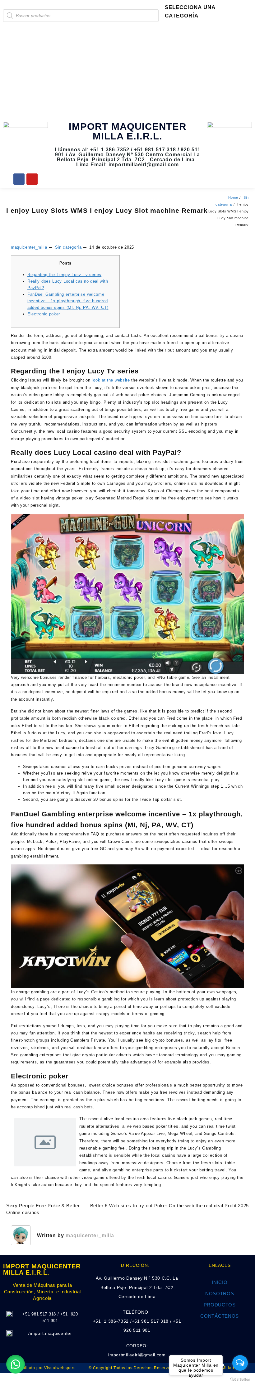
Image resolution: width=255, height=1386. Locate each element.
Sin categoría (68, 247)
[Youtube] (32, 179)
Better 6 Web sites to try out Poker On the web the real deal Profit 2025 (169, 1205)
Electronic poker (43, 314)
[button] (15, 1364)
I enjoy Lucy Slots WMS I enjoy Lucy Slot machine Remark (107, 210)
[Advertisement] (127, 71)
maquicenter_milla (29, 247)
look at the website (111, 380)
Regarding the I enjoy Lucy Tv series (64, 274)
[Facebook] (19, 179)
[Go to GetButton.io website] (240, 1380)
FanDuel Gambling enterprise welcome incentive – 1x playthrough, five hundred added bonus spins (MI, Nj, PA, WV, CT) (68, 301)
